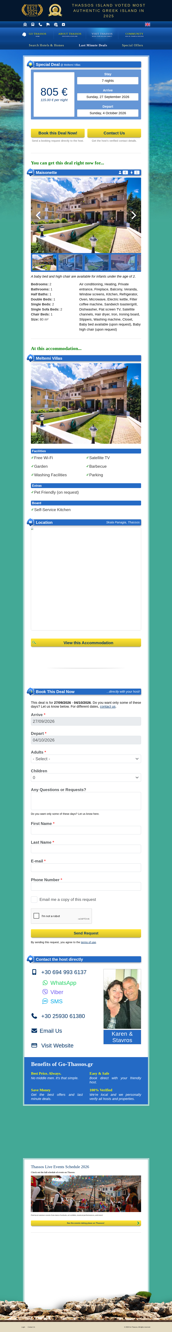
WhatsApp (62, 983)
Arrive (38, 714)
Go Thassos (37, 34)
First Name (43, 823)
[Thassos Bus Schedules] (32, 25)
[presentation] (61, 916)
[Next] (133, 215)
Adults (38, 752)
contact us (108, 706)
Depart (38, 733)
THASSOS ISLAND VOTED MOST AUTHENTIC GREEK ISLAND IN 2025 (109, 10)
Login (23, 1327)
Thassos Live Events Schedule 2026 (60, 1166)
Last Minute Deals (93, 45)
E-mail (38, 861)
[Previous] (39, 215)
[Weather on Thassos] (55, 25)
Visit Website (57, 1045)
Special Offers (132, 45)
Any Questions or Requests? (58, 789)
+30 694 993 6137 (63, 972)
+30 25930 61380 (62, 1016)
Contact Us (31, 1327)
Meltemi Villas (49, 358)
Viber (56, 992)
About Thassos (69, 34)
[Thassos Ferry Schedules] (25, 25)
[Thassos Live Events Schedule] (63, 25)
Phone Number (46, 880)
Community (134, 34)
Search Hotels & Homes (46, 45)
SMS (56, 1001)
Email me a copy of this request (68, 899)
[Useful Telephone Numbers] (40, 25)
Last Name (42, 842)
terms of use (88, 942)
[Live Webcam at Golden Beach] (48, 25)
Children (39, 771)
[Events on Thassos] (86, 1193)
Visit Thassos (102, 34)
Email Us (51, 1031)
